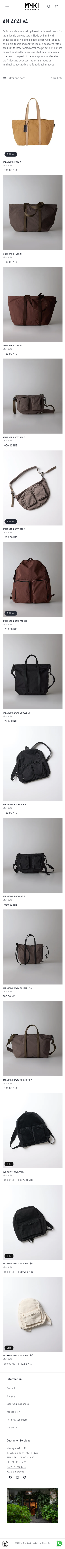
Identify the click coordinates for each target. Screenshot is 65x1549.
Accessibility (13, 1411)
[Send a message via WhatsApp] (59, 1543)
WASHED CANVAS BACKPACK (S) (18, 1355)
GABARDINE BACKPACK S (14, 804)
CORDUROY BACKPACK (13, 1171)
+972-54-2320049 (16, 1466)
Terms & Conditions (17, 1419)
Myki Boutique (28, 1543)
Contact (11, 1388)
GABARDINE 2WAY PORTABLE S (17, 988)
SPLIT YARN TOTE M (12, 253)
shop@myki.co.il (16, 1448)
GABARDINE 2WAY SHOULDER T (17, 712)
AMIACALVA (7, 165)
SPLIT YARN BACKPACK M (15, 621)
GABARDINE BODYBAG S (14, 896)
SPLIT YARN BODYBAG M (14, 529)
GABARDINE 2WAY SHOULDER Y (17, 1080)
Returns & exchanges (18, 1403)
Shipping (11, 1395)
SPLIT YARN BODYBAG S (14, 437)
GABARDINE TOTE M (12, 161)
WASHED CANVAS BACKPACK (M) (18, 1263)
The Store (12, 1427)
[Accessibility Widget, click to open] (5, 1544)
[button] (7, 7)
